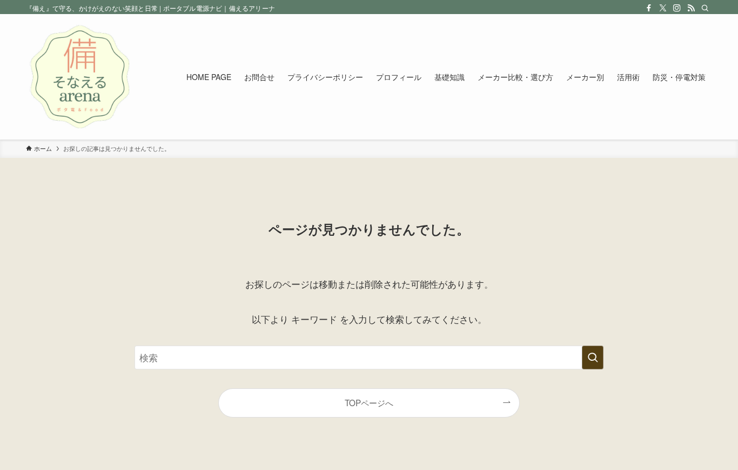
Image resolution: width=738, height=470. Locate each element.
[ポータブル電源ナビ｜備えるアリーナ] (80, 77)
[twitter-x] (663, 8)
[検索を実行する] (592, 357)
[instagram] (677, 8)
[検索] (705, 8)
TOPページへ (369, 402)
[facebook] (649, 8)
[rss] (691, 8)
